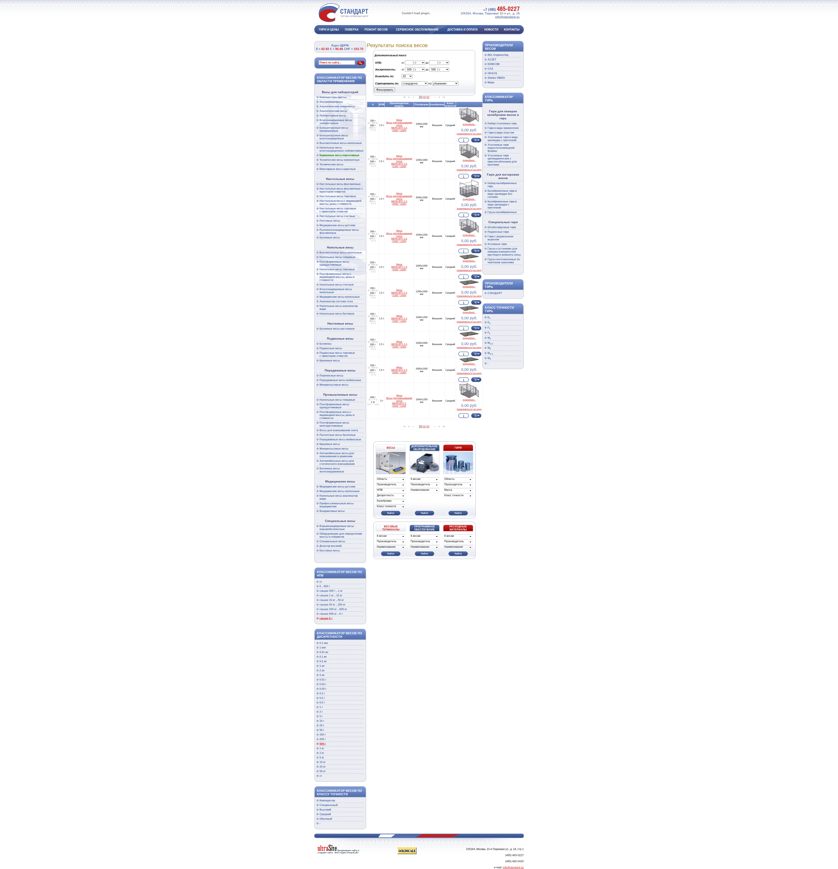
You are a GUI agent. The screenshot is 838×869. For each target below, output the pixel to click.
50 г (321, 730)
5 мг (322, 675)
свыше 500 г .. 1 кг (331, 590)
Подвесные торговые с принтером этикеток (337, 354)
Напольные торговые (337, 269)
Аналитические (333, 111)
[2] (424, 97)
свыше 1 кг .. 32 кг (330, 595)
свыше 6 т (326, 618)
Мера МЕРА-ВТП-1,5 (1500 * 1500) (399, 344)
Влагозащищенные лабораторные (335, 122)
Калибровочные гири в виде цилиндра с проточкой (502, 204)
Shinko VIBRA (496, 77)
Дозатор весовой (330, 545)
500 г (322, 743)
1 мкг (322, 647)
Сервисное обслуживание (417, 29)
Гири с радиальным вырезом (500, 238)
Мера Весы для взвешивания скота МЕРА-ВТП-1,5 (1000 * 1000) (399, 125)
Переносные (331, 375)
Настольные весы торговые (337, 196)
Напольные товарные (337, 257)
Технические (331, 164)
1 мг (322, 665)
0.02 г (322, 684)
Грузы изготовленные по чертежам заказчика (504, 261)
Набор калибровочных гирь (502, 185)
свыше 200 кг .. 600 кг (333, 609)
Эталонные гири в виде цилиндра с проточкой (503, 139)
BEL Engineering (498, 54)
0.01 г (322, 679)
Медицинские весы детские (337, 225)
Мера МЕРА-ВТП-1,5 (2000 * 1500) (399, 370)
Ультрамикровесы (331, 101)
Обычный (325, 818)
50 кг (322, 771)
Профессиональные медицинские (336, 505)
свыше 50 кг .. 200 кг (332, 604)
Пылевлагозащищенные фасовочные (339, 231)
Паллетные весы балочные (337, 434)
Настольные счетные (337, 216)
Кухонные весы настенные (337, 328)
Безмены (325, 343)
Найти (390, 513)
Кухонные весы (329, 237)
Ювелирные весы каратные (337, 169)
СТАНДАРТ (495, 293)
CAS (490, 68)
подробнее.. (469, 124)
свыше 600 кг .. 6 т (331, 613)
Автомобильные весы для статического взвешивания (337, 462)
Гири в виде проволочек (503, 128)
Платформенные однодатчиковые (334, 263)
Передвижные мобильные (340, 380)
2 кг (321, 752)
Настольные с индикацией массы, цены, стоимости (340, 202)
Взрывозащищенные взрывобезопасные (336, 528)
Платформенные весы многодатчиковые (334, 424)
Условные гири (497, 244)
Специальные (332, 541)
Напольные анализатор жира (338, 307)
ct (320, 581)
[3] (427, 97)
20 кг (322, 766)
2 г (321, 711)
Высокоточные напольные (340, 143)
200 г (322, 739)
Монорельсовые (333, 384)
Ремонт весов (376, 29)
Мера (491, 82)
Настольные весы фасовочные (340, 184)
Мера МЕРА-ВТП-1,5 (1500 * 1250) (399, 318)
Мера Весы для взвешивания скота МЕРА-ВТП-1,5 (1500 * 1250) (399, 236)
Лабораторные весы (332, 115)
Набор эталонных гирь (502, 123)
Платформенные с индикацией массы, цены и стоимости (336, 277)
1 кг (321, 748)
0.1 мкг (323, 643)
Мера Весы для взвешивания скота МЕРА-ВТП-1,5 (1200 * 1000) (399, 161)
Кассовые (329, 550)
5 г (321, 716)
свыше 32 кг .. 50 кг (331, 600)
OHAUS (492, 73)
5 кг (321, 757)
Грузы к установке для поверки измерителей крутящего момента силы (504, 251)
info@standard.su (507, 17)
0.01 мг (323, 652)
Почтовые (329, 220)
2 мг (322, 670)
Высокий (325, 809)
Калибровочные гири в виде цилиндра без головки (502, 193)
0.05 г (322, 688)
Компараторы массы (333, 97)
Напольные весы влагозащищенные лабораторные (341, 149)
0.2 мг (323, 661)
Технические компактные (339, 159)
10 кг (322, 762)
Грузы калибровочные (502, 212)
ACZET (492, 59)
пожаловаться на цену (469, 133)
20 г (321, 725)
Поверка (352, 29)
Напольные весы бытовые (336, 313)
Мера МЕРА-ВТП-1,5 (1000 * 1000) (399, 267)
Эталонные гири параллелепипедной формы (501, 147)
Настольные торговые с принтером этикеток (337, 210)
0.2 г (322, 698)
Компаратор (327, 800)
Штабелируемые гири (502, 227)
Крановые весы (329, 360)
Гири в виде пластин (501, 132)
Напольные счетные (336, 284)
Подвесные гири (498, 231)
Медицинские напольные (339, 296)
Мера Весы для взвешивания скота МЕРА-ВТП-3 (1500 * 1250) (399, 400)
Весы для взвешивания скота (338, 430)
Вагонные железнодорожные (331, 470)
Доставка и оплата (462, 29)
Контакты (512, 29)
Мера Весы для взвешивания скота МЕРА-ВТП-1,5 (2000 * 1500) (399, 198)
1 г (321, 707)
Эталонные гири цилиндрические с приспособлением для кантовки (502, 160)
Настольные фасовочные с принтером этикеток (341, 190)
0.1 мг (323, 656)
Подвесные (330, 348)
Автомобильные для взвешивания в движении (336, 455)
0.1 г (322, 693)
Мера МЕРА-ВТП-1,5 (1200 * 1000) (399, 293)
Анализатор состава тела (336, 301)
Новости (491, 29)
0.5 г (322, 702)
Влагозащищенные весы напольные (335, 291)
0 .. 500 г (324, 586)
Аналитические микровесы (337, 106)
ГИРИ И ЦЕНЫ (329, 29)
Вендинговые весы (332, 511)
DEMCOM (494, 64)
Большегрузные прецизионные (333, 129)
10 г (321, 720)
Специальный (328, 805)
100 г (322, 734)
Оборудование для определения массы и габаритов (340, 535)
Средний (325, 814)
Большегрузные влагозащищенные (333, 137)
